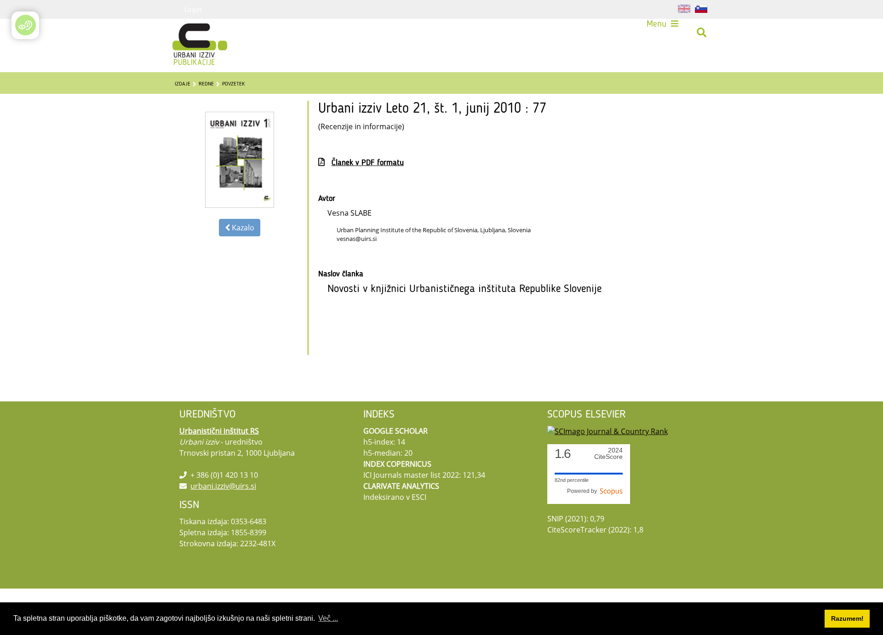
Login (193, 9)
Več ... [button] (328, 618)
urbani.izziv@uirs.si (223, 486)
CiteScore (608, 453)
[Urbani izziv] (187, 32)
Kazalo (242, 228)
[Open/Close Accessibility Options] (25, 25)
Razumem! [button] (847, 618)
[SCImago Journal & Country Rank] (607, 431)
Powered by (583, 491)
